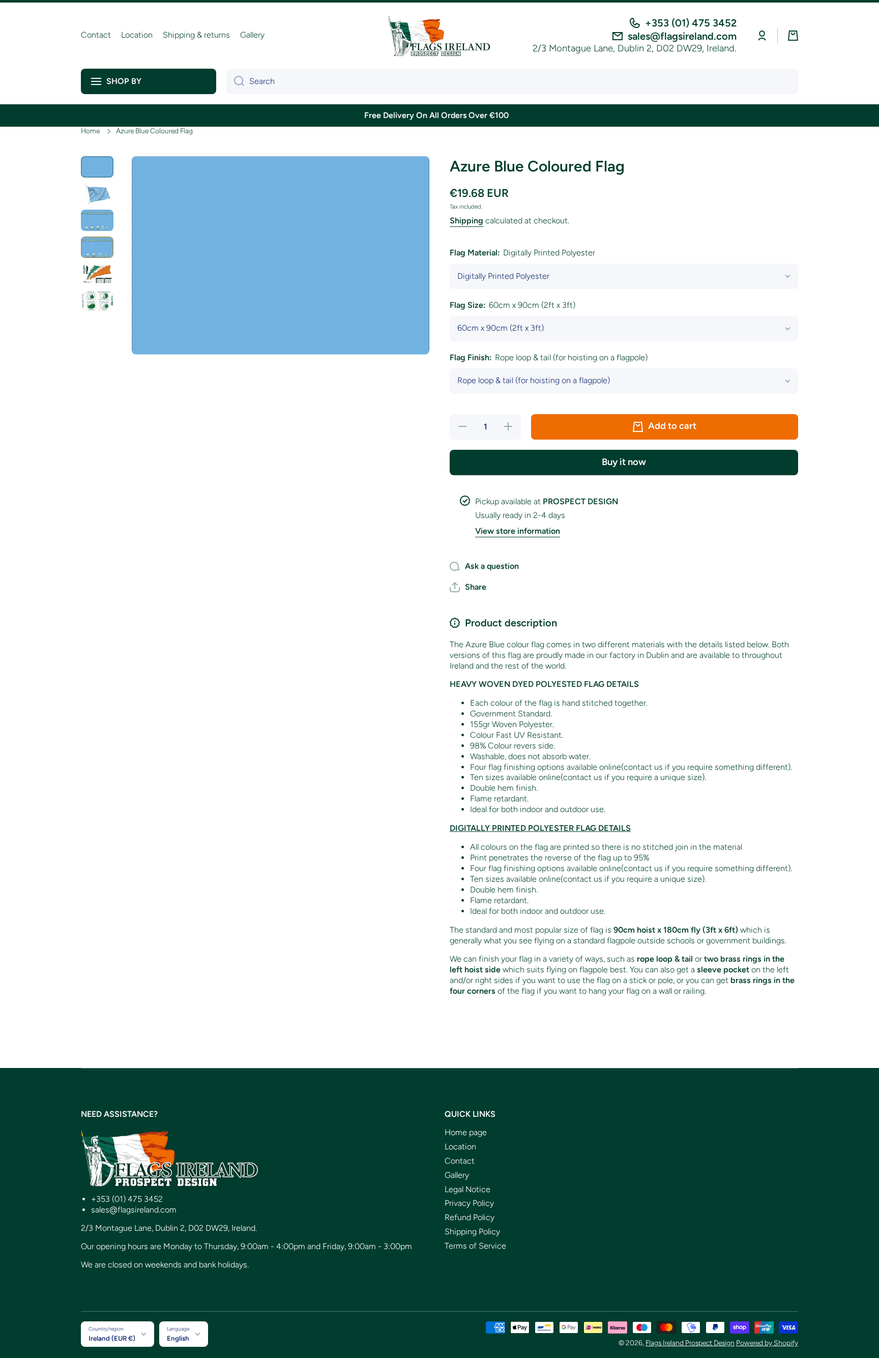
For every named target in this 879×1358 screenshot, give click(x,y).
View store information (517, 531)
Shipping (466, 220)
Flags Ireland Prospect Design (690, 1343)
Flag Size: (512, 305)
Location (460, 1146)
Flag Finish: (549, 357)
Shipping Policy (472, 1231)
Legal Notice (467, 1189)
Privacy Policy (469, 1203)
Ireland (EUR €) (112, 1338)
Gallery (457, 1175)
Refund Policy (469, 1217)
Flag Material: (522, 252)
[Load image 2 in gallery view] (97, 194)
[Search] (235, 81)
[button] (793, 36)
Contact (460, 1161)
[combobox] (512, 81)
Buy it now (624, 462)
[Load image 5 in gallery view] (97, 274)
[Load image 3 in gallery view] (97, 221)
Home (90, 131)
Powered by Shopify (767, 1343)
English (178, 1338)
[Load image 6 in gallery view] (97, 301)
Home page (466, 1132)
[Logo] (439, 35)
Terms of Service (475, 1246)
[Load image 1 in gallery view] (97, 167)
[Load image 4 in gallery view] (97, 247)
